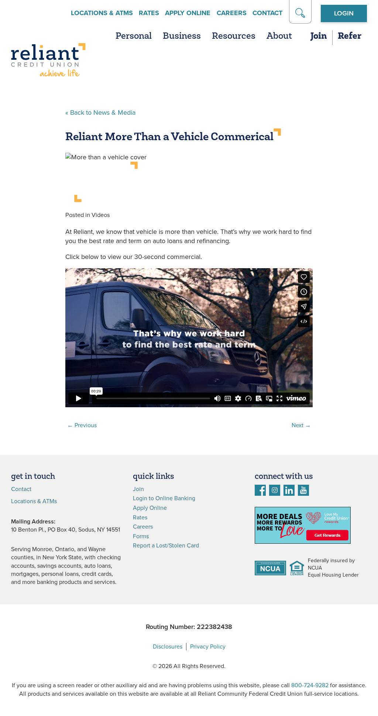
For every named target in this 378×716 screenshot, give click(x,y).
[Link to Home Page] (48, 61)
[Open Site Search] (300, 12)
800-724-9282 (310, 685)
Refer (349, 36)
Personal (134, 36)
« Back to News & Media (100, 112)
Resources (233, 36)
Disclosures (167, 646)
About (279, 36)
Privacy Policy (208, 646)
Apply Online (187, 13)
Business (182, 36)
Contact (267, 13)
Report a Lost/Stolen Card (166, 545)
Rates (149, 13)
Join (318, 36)
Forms (141, 536)
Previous (82, 425)
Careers (232, 13)
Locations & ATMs (102, 13)
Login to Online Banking (164, 498)
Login (344, 13)
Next (301, 425)
